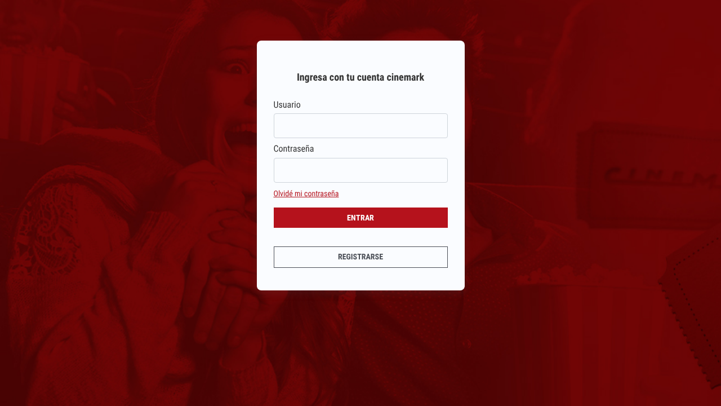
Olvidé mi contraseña (306, 193)
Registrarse (360, 257)
